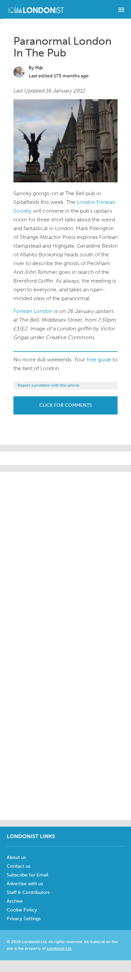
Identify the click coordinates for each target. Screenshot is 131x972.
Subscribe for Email (27, 875)
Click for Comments (65, 405)
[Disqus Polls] (67, 556)
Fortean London (33, 311)
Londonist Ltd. (59, 948)
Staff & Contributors (28, 892)
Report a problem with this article (48, 385)
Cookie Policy (22, 910)
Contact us (18, 866)
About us (16, 857)
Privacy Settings (24, 919)
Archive (15, 901)
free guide (99, 359)
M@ (39, 68)
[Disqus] (65, 729)
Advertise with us (25, 884)
